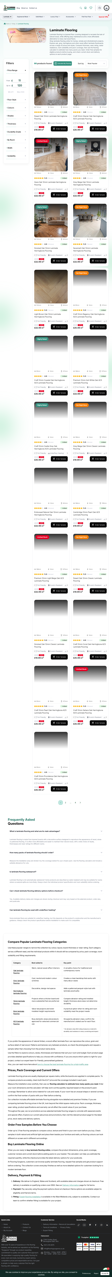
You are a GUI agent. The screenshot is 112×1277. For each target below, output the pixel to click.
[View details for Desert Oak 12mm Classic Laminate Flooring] (90, 550)
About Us (7, 1227)
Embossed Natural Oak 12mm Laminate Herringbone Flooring (50, 513)
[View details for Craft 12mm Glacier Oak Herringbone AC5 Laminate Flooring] (90, 88)
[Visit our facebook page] (96, 1225)
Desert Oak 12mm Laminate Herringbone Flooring (50, 117)
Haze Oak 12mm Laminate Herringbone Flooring (50, 183)
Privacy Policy (65, 1227)
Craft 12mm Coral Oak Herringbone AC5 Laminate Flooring (89, 645)
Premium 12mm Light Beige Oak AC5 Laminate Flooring (49, 579)
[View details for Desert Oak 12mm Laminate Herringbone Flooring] (51, 88)
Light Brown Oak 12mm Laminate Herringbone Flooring (47, 315)
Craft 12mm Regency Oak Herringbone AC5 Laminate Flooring (88, 315)
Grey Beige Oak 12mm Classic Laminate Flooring (89, 447)
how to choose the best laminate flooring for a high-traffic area (62, 1064)
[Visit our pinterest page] (90, 1225)
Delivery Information (70, 1185)
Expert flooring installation (30, 1197)
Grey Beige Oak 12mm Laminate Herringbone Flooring (86, 183)
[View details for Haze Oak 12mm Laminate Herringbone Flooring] (51, 154)
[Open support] (99, 8)
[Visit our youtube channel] (84, 1225)
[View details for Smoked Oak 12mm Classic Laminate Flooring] (51, 616)
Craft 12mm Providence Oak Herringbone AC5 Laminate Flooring (51, 777)
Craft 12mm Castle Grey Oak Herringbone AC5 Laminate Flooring (48, 447)
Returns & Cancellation (67, 1224)
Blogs (25, 1230)
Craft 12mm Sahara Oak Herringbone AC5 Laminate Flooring (88, 711)
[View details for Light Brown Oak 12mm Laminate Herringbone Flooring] (51, 286)
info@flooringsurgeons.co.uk (54, 1248)
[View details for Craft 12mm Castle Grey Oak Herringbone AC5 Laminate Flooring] (51, 418)
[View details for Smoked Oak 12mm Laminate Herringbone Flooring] (51, 220)
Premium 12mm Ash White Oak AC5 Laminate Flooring (87, 381)
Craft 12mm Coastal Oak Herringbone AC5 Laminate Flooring (49, 381)
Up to (8, 85)
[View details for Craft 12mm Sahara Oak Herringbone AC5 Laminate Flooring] (90, 683)
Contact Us (27, 1227)
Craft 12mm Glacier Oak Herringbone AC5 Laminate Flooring (88, 117)
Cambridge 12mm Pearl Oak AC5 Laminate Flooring (86, 513)
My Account (8, 1230)
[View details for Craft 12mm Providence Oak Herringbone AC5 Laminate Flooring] (51, 749)
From (8, 81)
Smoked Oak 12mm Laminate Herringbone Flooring (46, 249)
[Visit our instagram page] (101, 1225)
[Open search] (81, 8)
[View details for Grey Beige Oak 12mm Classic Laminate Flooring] (90, 418)
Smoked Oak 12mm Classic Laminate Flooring (49, 645)
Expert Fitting (48, 1230)
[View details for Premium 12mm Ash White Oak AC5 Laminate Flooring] (90, 352)
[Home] (9, 7)
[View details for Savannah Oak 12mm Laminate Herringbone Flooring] (90, 220)
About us (24, 8)
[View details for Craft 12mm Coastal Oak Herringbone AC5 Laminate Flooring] (51, 352)
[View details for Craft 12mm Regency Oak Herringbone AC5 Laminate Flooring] (90, 286)
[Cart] (85, 8)
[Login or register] (106, 8)
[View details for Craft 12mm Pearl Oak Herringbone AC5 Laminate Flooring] (51, 683)
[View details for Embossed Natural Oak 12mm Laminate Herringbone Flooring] (51, 484)
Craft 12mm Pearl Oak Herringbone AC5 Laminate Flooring (50, 711)
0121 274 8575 (49, 1245)
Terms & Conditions (50, 1227)
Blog (18, 8)
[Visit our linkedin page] (107, 1225)
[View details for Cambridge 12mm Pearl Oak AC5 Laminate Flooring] (90, 484)
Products (26, 1224)
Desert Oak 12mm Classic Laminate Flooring (87, 579)
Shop (13, 24)
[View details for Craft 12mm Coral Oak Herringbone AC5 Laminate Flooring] (90, 616)
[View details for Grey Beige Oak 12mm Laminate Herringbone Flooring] (90, 154)
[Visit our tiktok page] (78, 1225)
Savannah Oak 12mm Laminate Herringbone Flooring (85, 249)
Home (8, 24)
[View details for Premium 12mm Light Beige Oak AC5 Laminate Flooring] (51, 550)
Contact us (33, 8)
